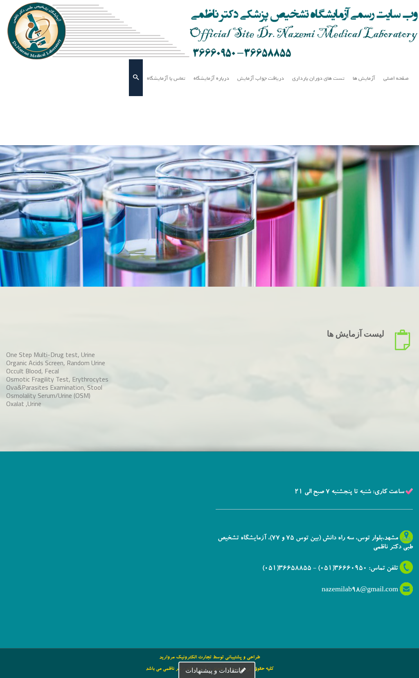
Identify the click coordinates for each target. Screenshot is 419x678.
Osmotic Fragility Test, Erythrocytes (57, 379)
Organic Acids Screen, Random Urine (55, 363)
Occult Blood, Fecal (32, 371)
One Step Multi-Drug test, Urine (50, 354)
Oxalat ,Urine (23, 404)
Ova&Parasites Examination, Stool (54, 387)
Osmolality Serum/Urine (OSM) (48, 395)
